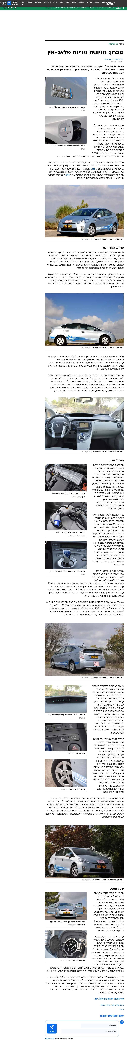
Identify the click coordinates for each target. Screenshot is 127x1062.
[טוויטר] (8, 7)
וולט (68, 175)
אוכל (61, 2)
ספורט (97, 2)
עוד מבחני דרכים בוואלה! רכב (109, 999)
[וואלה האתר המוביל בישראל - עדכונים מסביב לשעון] (110, 3)
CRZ (93, 169)
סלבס (74, 2)
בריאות (54, 2)
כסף (67, 2)
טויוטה (121, 1009)
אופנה (30, 2)
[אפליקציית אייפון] (11, 7)
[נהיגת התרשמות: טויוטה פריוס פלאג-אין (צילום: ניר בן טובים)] (84, 213)
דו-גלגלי (91, 7)
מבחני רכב (99, 7)
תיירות (46, 2)
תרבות (81, 2)
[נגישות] (3, 3)
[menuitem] (95, 3)
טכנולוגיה (38, 2)
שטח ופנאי (71, 7)
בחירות (89, 2)
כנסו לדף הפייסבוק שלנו (112, 1005)
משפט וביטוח (81, 7)
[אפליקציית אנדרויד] (15, 7)
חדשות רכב (109, 7)
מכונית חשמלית (59, 7)
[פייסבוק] (4, 7)
